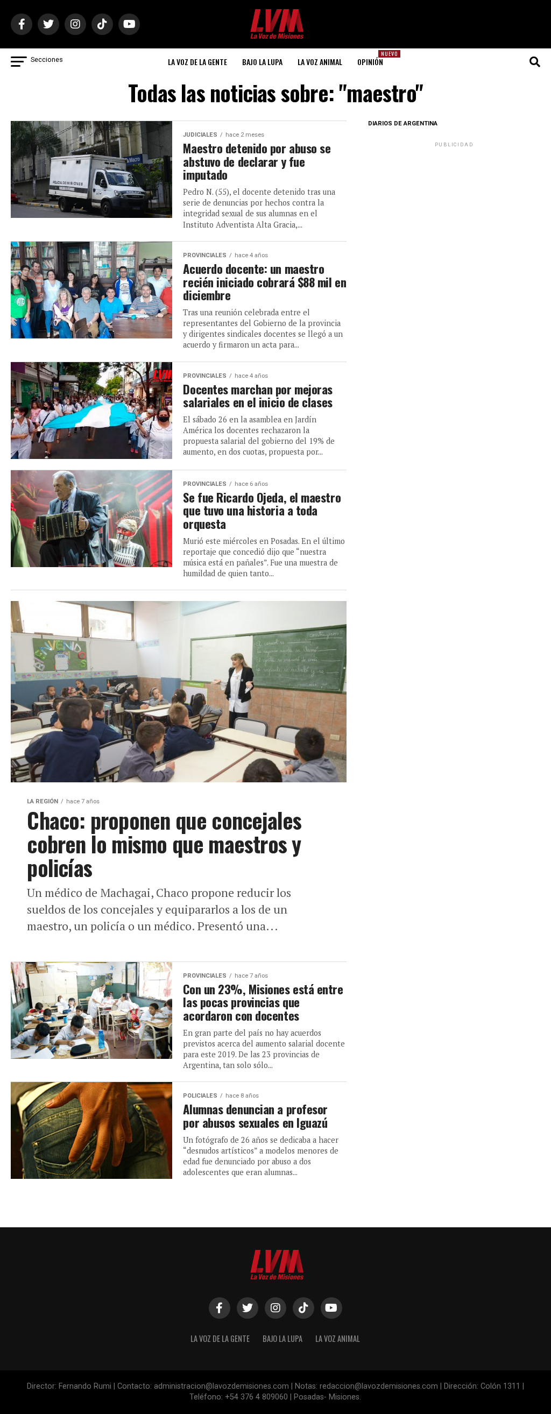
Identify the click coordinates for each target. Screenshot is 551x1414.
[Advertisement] (454, 217)
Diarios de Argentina (402, 123)
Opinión (373, 58)
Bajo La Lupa (262, 61)
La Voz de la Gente (197, 61)
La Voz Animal (320, 61)
